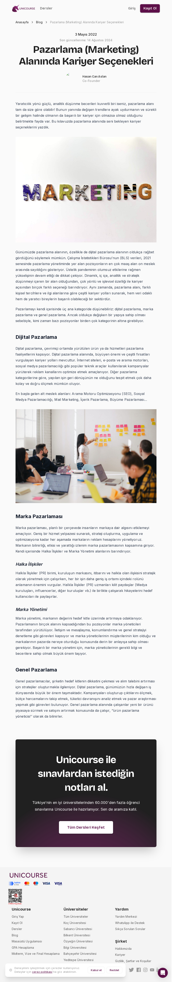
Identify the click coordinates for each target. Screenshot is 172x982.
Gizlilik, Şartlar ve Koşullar (133, 961)
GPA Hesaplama (23, 947)
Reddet (114, 970)
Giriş (132, 8)
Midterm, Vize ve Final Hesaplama (36, 953)
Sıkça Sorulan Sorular (130, 929)
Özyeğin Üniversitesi (78, 941)
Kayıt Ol (17, 923)
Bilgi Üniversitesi (75, 947)
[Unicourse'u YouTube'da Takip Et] (152, 970)
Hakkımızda (123, 948)
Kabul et (96, 970)
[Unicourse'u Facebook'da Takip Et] (139, 970)
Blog (39, 22)
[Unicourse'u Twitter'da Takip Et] (131, 970)
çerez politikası (42, 971)
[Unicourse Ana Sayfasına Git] (25, 8)
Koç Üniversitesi (75, 923)
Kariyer (120, 954)
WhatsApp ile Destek (130, 923)
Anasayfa (22, 22)
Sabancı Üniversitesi (78, 929)
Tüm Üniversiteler (76, 916)
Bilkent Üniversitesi (77, 935)
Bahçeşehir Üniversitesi (80, 953)
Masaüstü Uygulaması (27, 941)
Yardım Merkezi (126, 916)
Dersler (46, 8)
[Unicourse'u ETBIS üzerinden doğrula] (15, 897)
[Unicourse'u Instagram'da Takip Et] (145, 970)
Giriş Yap (18, 916)
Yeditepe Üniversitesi (79, 960)
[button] (163, 973)
